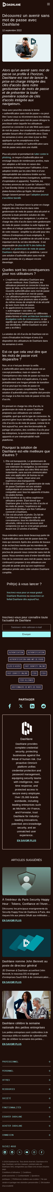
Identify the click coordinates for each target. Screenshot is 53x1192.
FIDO (34, 673)
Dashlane (26, 787)
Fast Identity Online (35, 666)
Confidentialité (23, 1176)
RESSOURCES (8, 1089)
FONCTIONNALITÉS (11, 1107)
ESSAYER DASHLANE (12, 1116)
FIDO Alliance (26, 680)
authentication (16, 652)
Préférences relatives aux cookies (25, 1179)
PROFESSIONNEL (10, 1061)
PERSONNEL (8, 1071)
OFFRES (6, 1080)
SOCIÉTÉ (6, 1098)
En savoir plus (26, 840)
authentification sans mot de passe (26, 659)
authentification (36, 652)
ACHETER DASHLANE (12, 1126)
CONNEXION (8, 1135)
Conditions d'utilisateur (11, 1172)
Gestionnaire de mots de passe (26, 687)
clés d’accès (14, 666)
